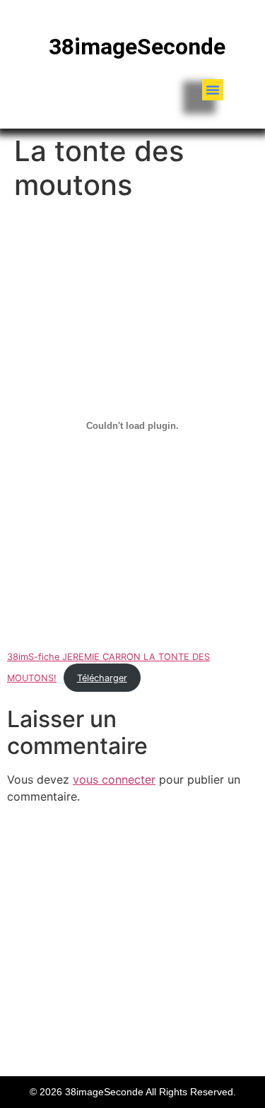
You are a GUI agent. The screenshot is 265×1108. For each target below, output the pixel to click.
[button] (212, 89)
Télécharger (102, 678)
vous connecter (114, 779)
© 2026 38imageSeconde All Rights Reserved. (133, 1091)
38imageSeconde (137, 46)
